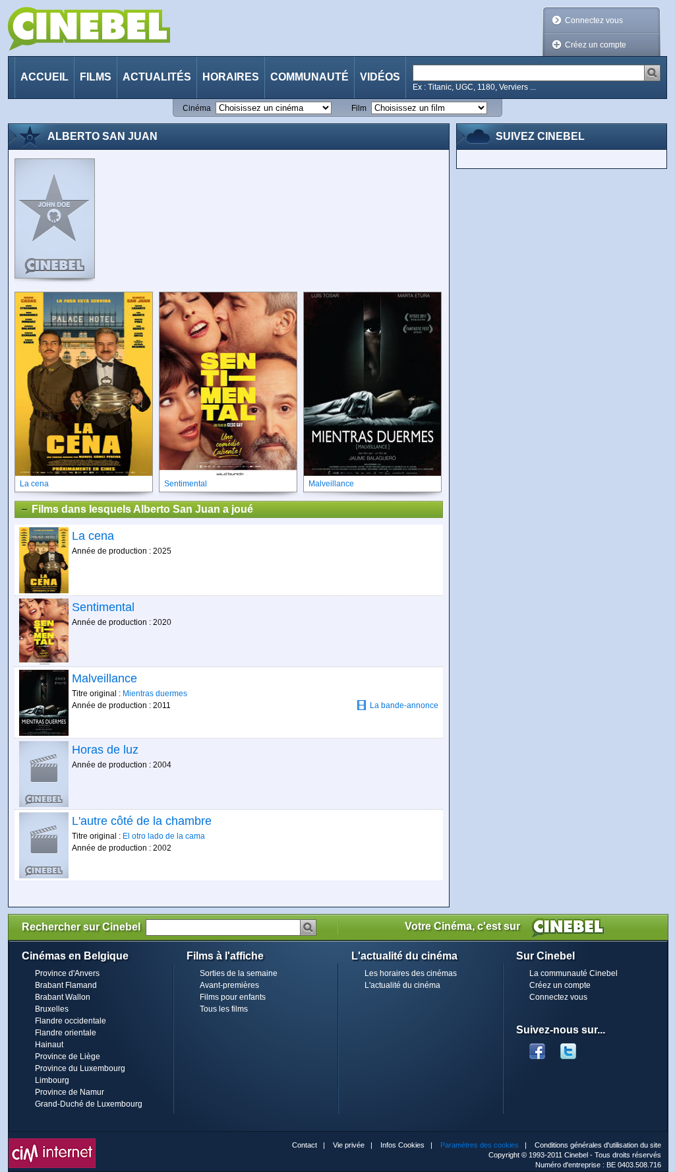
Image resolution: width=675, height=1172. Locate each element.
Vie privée (349, 1145)
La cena (93, 535)
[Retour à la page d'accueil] (89, 29)
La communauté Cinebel (573, 973)
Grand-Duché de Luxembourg (88, 1104)
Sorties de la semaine (239, 973)
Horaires (230, 76)
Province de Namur (69, 1092)
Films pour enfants (233, 997)
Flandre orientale (65, 1032)
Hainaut (49, 1044)
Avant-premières (229, 985)
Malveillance (104, 678)
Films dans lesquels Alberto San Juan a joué (142, 509)
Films (95, 76)
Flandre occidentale (70, 1021)
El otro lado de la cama (164, 836)
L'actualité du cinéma (402, 985)
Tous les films (224, 1009)
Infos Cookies (402, 1145)
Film (359, 108)
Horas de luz (105, 749)
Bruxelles (52, 1009)
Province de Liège (67, 1056)
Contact (304, 1145)
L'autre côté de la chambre (142, 821)
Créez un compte (595, 44)
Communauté (309, 76)
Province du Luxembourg (80, 1068)
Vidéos (380, 76)
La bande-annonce (404, 705)
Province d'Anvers (67, 973)
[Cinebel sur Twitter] (574, 1047)
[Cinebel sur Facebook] (537, 1047)
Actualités (157, 76)
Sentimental (103, 607)
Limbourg (52, 1080)
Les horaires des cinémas (411, 973)
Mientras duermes (155, 693)
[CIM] (52, 1142)
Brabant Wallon (62, 997)
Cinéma (197, 108)
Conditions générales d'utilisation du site (598, 1145)
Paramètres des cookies (479, 1145)
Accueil (44, 76)
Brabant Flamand (66, 985)
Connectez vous (594, 20)
